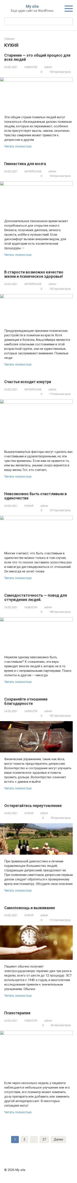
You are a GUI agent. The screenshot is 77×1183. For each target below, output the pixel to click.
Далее (58, 1139)
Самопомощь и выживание (29, 907)
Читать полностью (18, 146)
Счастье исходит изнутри (27, 381)
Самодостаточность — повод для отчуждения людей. (35, 597)
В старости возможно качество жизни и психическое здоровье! (33, 274)
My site (32, 6)
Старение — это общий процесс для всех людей (37, 57)
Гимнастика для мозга (25, 163)
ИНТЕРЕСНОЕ (33, 171)
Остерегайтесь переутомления (33, 805)
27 (44, 1139)
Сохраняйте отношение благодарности (25, 701)
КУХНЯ (29, 505)
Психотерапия (17, 1013)
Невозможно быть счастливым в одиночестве (35, 495)
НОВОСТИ (31, 67)
